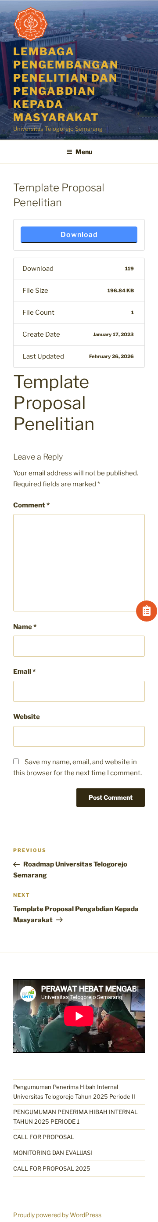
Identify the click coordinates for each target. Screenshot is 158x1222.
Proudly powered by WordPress (57, 1214)
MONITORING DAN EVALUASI (52, 1152)
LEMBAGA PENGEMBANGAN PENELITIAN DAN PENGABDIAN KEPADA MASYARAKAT (65, 84)
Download (79, 234)
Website (26, 717)
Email (24, 672)
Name (24, 627)
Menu (83, 151)
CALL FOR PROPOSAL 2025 (51, 1168)
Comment (31, 505)
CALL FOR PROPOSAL (43, 1136)
